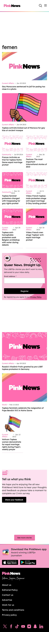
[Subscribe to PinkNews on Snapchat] (35, 627)
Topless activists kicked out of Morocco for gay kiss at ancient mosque (23, 129)
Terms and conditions (13, 610)
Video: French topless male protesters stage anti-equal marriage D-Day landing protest (36, 200)
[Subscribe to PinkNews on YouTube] (23, 627)
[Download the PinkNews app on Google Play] (28, 562)
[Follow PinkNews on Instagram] (29, 627)
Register (25, 291)
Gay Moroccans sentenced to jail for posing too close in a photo (23, 87)
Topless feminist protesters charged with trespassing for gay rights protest (11, 200)
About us (6, 585)
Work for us (8, 605)
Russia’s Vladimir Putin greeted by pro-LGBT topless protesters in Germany (22, 367)
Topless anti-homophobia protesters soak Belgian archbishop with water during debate (11, 238)
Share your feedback (14, 500)
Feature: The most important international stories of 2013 (36, 163)
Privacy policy (9, 615)
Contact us (7, 595)
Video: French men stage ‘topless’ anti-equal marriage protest (35, 236)
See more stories (24, 538)
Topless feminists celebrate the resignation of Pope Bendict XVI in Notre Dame (23, 409)
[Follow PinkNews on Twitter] (5, 627)
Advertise (7, 600)
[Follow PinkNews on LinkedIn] (41, 627)
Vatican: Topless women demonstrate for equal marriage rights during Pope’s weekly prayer (11, 444)
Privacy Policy (35, 297)
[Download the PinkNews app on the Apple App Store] (10, 562)
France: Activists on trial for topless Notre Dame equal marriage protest (12, 161)
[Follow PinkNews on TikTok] (17, 627)
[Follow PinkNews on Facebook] (11, 627)
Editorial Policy (10, 590)
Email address (13, 276)
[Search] (40, 5)
